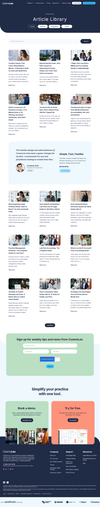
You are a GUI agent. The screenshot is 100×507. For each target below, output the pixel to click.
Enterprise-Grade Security (55, 468)
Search (86, 41)
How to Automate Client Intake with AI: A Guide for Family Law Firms (50, 294)
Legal (4, 493)
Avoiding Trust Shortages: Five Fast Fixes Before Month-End (81, 294)
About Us (64, 3)
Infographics (54, 26)
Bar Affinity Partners (56, 461)
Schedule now (27, 420)
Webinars (43, 26)
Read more (12, 85)
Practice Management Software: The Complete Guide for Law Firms (18, 250)
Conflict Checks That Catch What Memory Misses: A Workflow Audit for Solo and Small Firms (19, 67)
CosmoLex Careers (55, 472)
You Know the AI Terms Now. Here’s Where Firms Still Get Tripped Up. (49, 109)
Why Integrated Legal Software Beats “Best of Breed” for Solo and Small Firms (18, 208)
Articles (32, 26)
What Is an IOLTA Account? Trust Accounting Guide (81, 249)
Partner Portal (70, 472)
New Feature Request (72, 469)
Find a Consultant (71, 466)
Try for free (77, 3)
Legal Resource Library (90, 455)
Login (69, 3)
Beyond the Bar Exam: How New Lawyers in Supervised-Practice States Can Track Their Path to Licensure (50, 68)
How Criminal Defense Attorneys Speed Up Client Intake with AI (81, 206)
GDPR (17, 493)
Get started (72, 420)
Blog (84, 463)
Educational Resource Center (89, 459)
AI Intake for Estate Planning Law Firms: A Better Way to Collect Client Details (17, 295)
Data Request (37, 493)
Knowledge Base (71, 455)
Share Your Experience (69, 462)
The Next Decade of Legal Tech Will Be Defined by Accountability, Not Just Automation (81, 111)
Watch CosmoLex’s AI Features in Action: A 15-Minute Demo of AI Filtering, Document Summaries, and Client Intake (18, 113)
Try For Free (65, 171)
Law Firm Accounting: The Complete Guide (50, 249)
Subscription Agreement (26, 493)
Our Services (54, 458)
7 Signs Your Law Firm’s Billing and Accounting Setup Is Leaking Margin (80, 65)
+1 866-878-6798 (9, 464)
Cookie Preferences (46, 493)
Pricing (48, 3)
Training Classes (70, 458)
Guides (67, 26)
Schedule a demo (89, 3)
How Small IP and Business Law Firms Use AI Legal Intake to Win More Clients (50, 206)
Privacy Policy (11, 493)
